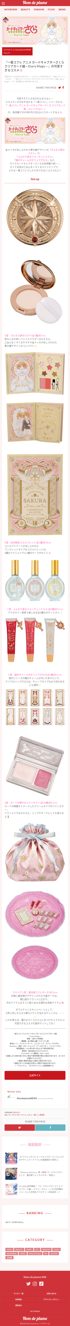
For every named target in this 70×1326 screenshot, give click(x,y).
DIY (37, 1249)
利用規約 (18, 1299)
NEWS (62, 9)
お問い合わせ (51, 1294)
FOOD (51, 9)
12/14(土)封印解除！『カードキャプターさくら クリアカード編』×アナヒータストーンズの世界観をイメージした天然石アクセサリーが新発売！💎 (41, 1189)
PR (46, 1254)
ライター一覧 (18, 1294)
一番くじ (35, 1115)
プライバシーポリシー (51, 1299)
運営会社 (18, 1305)
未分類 (9, 1258)
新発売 (42, 1115)
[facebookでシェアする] (63, 87)
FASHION (39, 9)
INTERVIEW (10, 9)
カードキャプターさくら (17, 1115)
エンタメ (54, 1254)
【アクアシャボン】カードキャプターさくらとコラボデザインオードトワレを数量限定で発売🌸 (41, 1158)
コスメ (29, 1115)
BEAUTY (25, 9)
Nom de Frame (35, 1254)
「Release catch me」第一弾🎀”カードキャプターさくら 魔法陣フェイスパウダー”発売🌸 (41, 1173)
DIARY (29, 1249)
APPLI (9, 1249)
